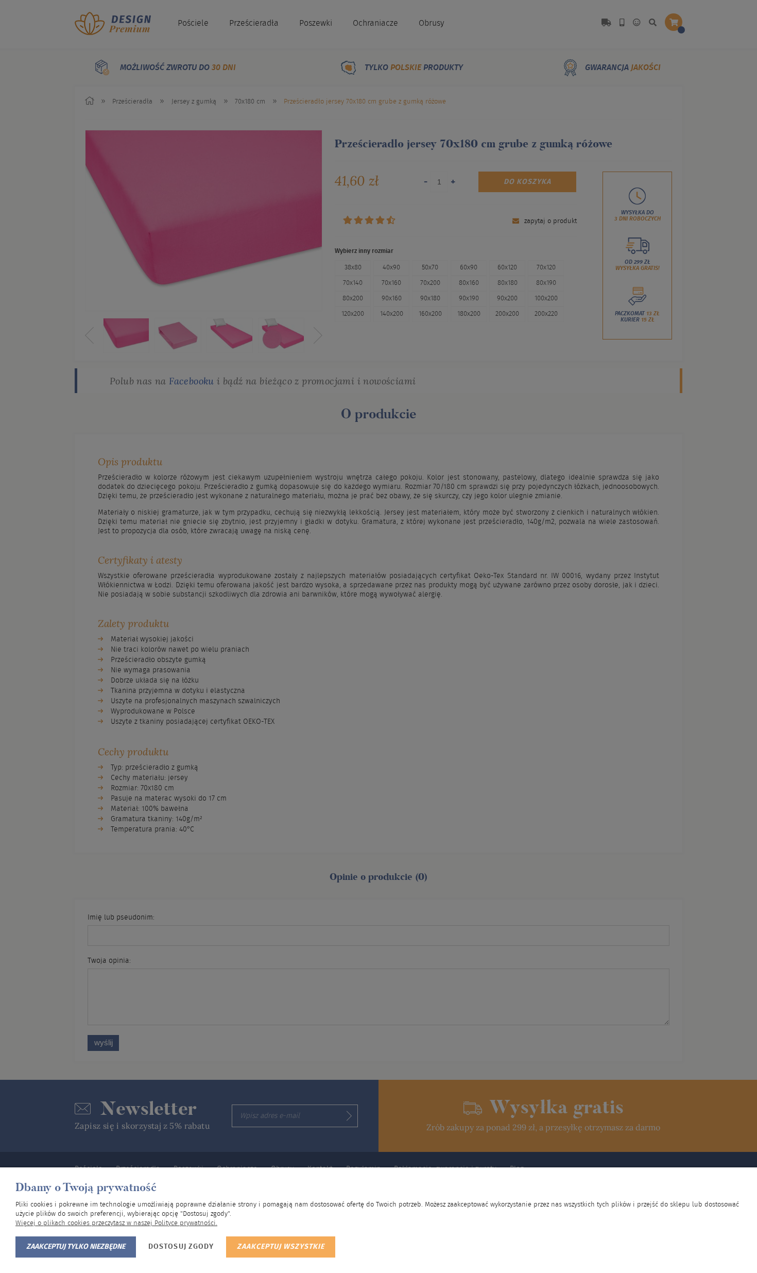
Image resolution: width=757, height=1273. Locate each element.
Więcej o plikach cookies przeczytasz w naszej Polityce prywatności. (116, 1223)
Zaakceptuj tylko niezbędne (75, 1246)
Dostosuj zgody (181, 1246)
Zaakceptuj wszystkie (280, 1246)
